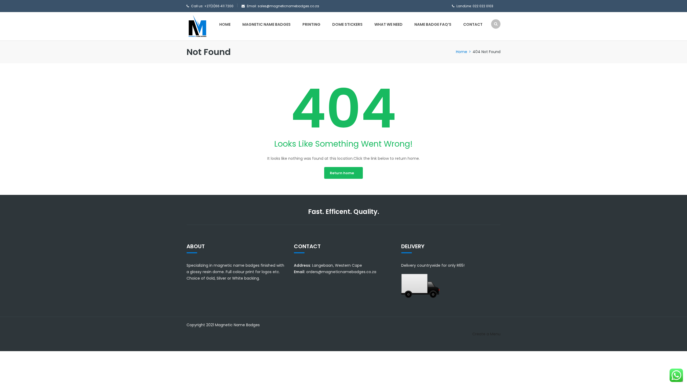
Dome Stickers (347, 24)
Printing (311, 24)
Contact (473, 24)
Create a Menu (486, 334)
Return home (342, 173)
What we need (388, 24)
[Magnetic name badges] (197, 26)
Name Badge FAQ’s (432, 24)
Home (225, 24)
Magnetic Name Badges (266, 24)
